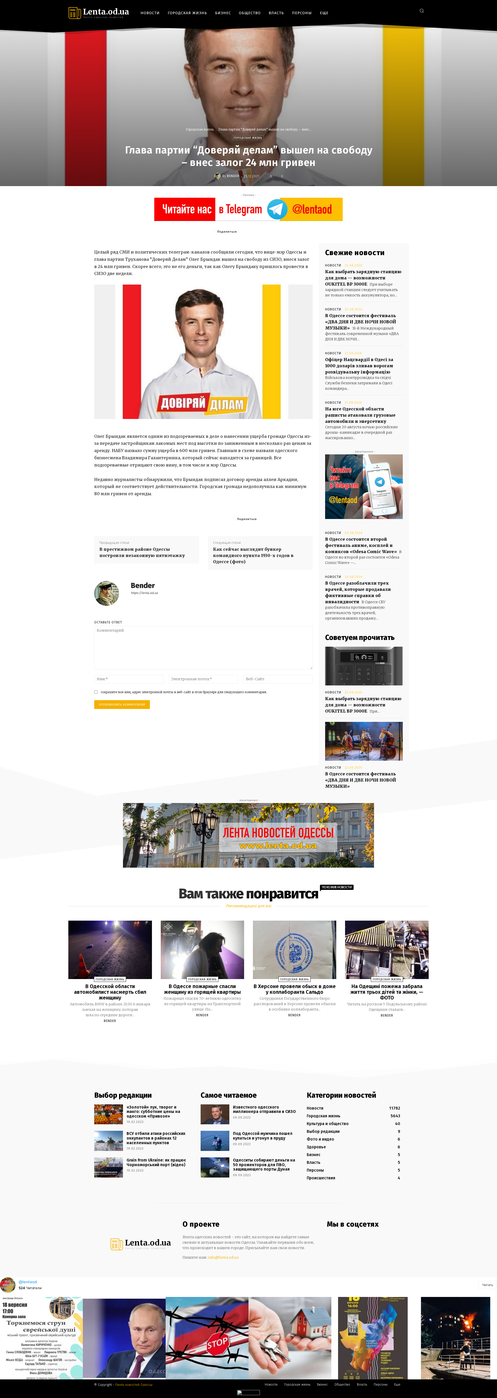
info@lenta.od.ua (223, 1257)
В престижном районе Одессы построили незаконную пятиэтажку (142, 552)
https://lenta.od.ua (144, 593)
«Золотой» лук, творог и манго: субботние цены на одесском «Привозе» (153, 1112)
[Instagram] (394, 10)
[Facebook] (386, 10)
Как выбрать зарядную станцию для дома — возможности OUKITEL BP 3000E (363, 278)
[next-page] (253, 1033)
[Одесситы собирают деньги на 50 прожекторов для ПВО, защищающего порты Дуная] (215, 1167)
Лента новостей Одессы (133, 1385)
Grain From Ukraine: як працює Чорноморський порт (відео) (156, 1162)
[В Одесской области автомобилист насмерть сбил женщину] (110, 950)
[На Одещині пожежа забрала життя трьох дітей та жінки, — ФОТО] (386, 950)
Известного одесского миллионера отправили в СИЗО (264, 1109)
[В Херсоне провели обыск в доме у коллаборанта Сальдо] (294, 950)
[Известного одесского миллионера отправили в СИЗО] (215, 1114)
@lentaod (28, 1281)
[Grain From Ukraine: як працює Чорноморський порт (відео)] (108, 1167)
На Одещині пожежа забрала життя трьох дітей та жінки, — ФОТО (386, 992)
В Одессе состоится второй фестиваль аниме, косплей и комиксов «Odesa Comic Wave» (361, 545)
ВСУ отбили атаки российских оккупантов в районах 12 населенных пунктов (156, 1138)
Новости (333, 265)
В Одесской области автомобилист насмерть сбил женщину (110, 992)
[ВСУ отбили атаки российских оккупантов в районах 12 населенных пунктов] (108, 1141)
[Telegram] (402, 10)
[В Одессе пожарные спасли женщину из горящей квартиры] (202, 950)
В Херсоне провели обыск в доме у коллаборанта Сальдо (295, 989)
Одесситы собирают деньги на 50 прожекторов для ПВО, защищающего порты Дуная (264, 1165)
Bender (233, 176)
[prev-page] (242, 1033)
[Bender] (218, 176)
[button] (422, 11)
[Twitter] (410, 10)
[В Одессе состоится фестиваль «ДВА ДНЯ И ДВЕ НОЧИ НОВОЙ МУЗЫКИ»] (364, 741)
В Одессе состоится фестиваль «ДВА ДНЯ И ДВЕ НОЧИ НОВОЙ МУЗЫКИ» (360, 322)
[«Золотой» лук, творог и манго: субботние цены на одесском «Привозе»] (108, 1114)
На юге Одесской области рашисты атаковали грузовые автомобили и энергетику (360, 415)
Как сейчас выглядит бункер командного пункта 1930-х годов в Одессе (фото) (253, 555)
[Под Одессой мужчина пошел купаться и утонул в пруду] (215, 1141)
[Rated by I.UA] (248, 1394)
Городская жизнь (200, 129)
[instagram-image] (41, 1338)
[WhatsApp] (287, 231)
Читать (487, 1285)
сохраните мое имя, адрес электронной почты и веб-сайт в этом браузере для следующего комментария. (184, 692)
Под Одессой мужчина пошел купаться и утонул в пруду (263, 1136)
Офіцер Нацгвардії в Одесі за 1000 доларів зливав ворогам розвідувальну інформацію (359, 366)
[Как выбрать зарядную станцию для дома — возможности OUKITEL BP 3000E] (364, 666)
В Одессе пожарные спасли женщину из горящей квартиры (202, 989)
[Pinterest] (276, 231)
